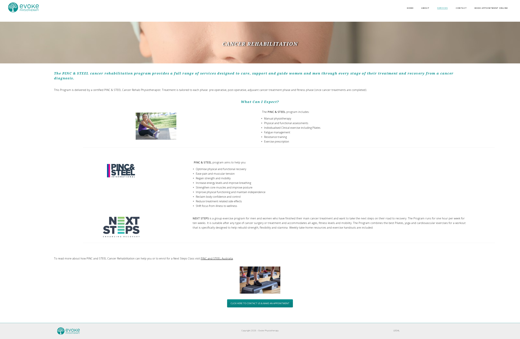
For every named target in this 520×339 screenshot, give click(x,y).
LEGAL (396, 330)
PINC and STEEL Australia (217, 258)
